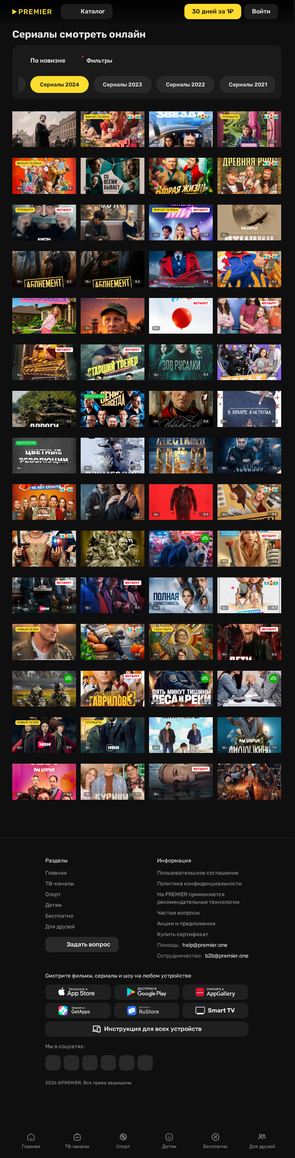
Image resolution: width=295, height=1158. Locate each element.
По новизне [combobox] (47, 60)
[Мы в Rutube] (126, 1062)
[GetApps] (78, 1010)
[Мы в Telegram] (53, 1062)
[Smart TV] (215, 1010)
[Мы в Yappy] (145, 1062)
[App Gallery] (215, 992)
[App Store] (78, 992)
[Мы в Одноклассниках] (90, 1062)
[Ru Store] (147, 1010)
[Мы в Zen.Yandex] (108, 1062)
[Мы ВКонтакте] (71, 1062)
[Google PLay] (147, 992)
